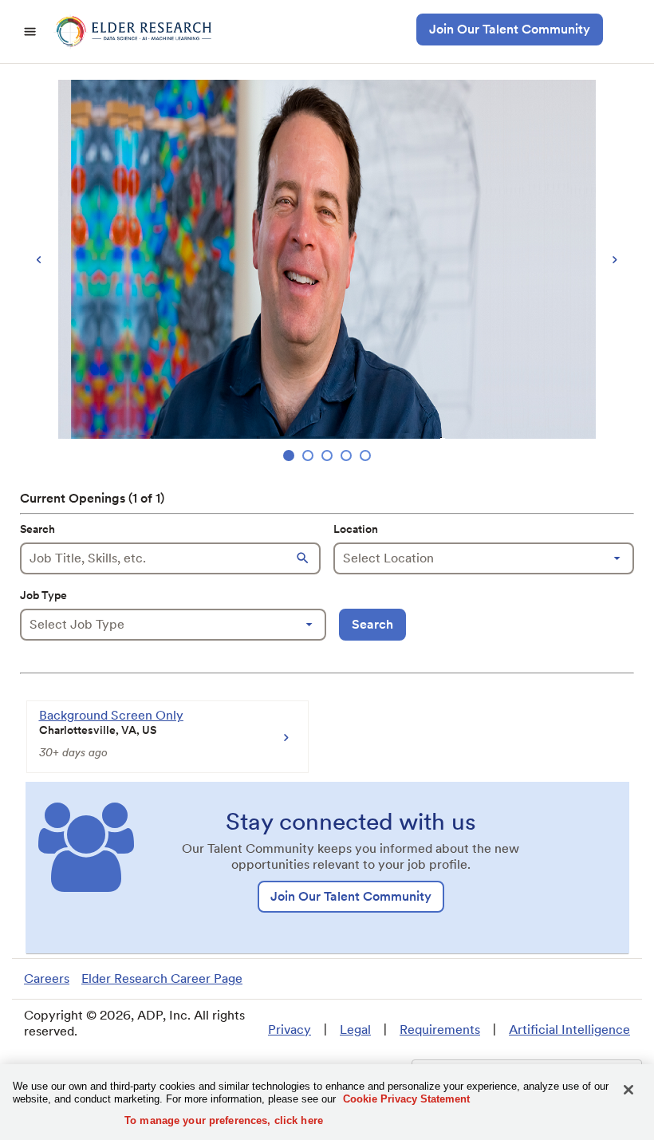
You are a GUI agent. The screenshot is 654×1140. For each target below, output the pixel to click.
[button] (304, 558)
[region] (327, 272)
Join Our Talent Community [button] (509, 29)
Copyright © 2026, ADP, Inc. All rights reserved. (134, 1023)
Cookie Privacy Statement (406, 1099)
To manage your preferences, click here (223, 1120)
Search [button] (372, 624)
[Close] (628, 1089)
